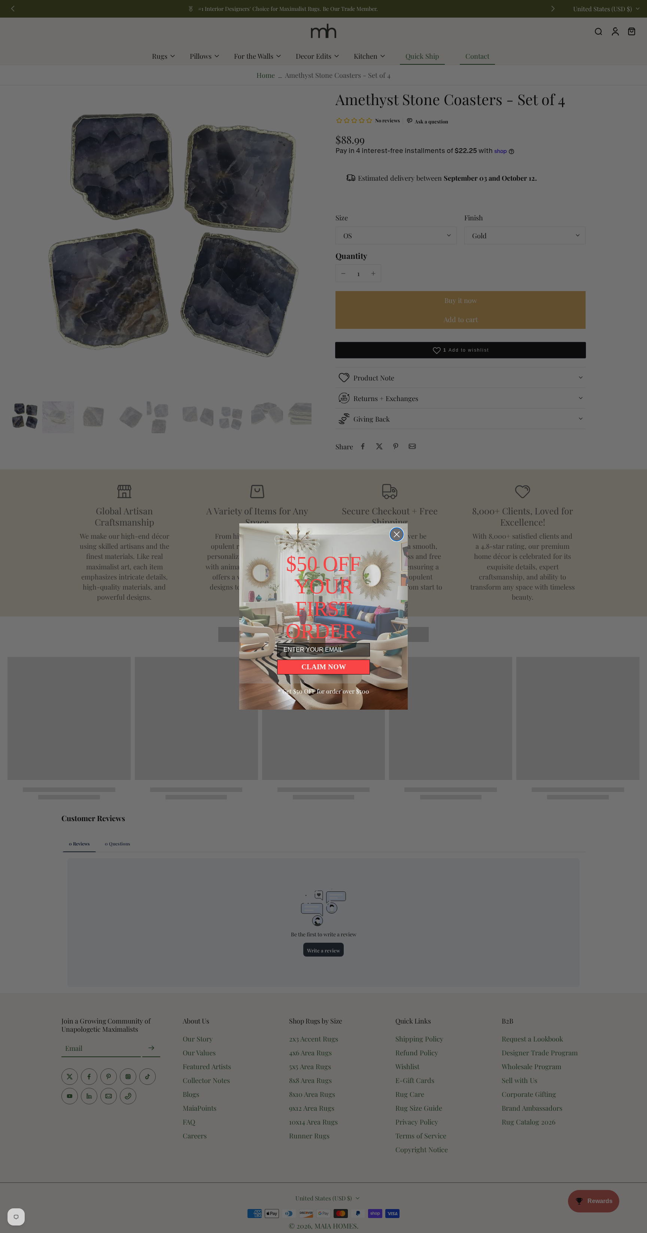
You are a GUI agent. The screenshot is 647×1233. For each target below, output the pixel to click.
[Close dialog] (396, 534)
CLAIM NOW (323, 667)
